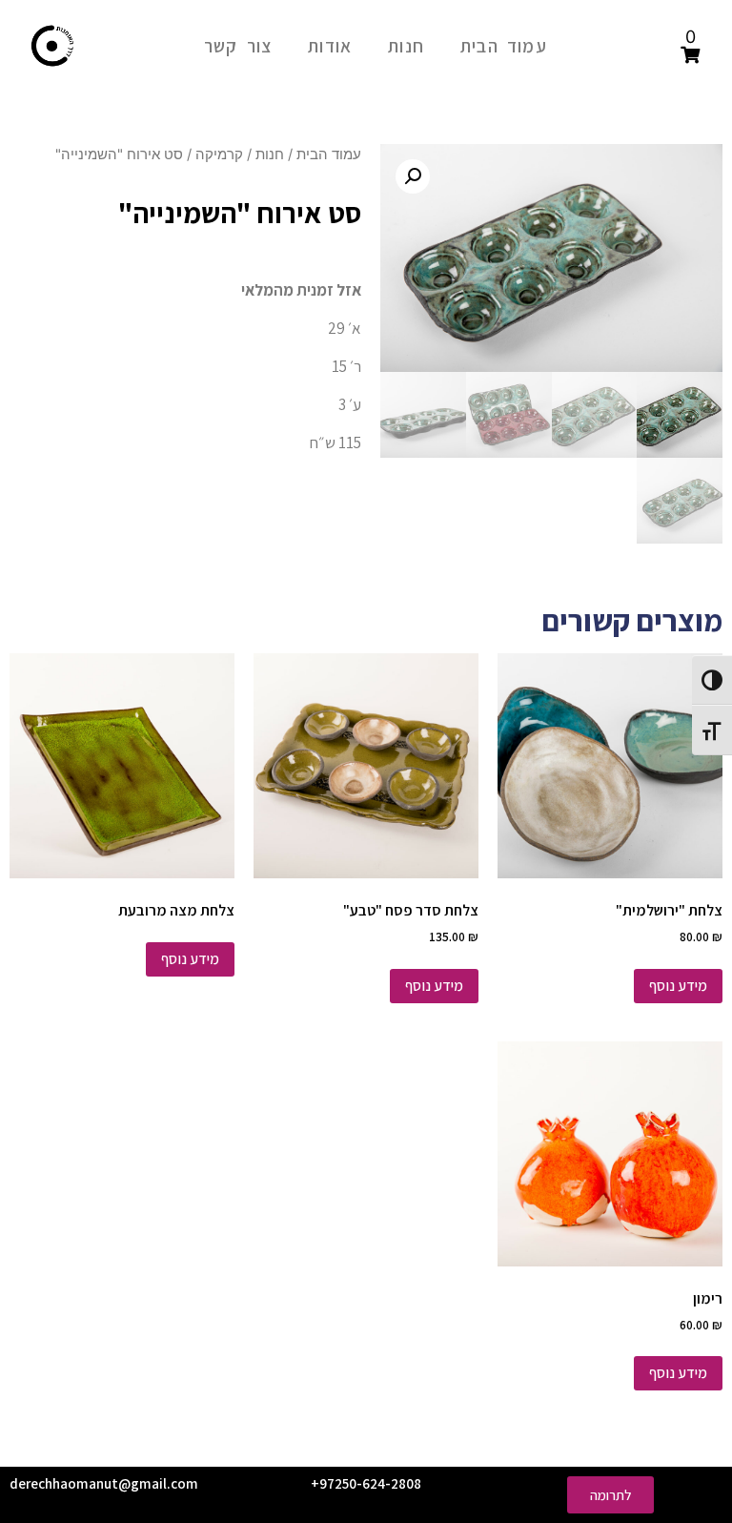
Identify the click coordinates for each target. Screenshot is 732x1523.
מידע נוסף (678, 986)
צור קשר (238, 46)
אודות (330, 46)
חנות (406, 46)
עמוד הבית (503, 46)
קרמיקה (219, 154)
